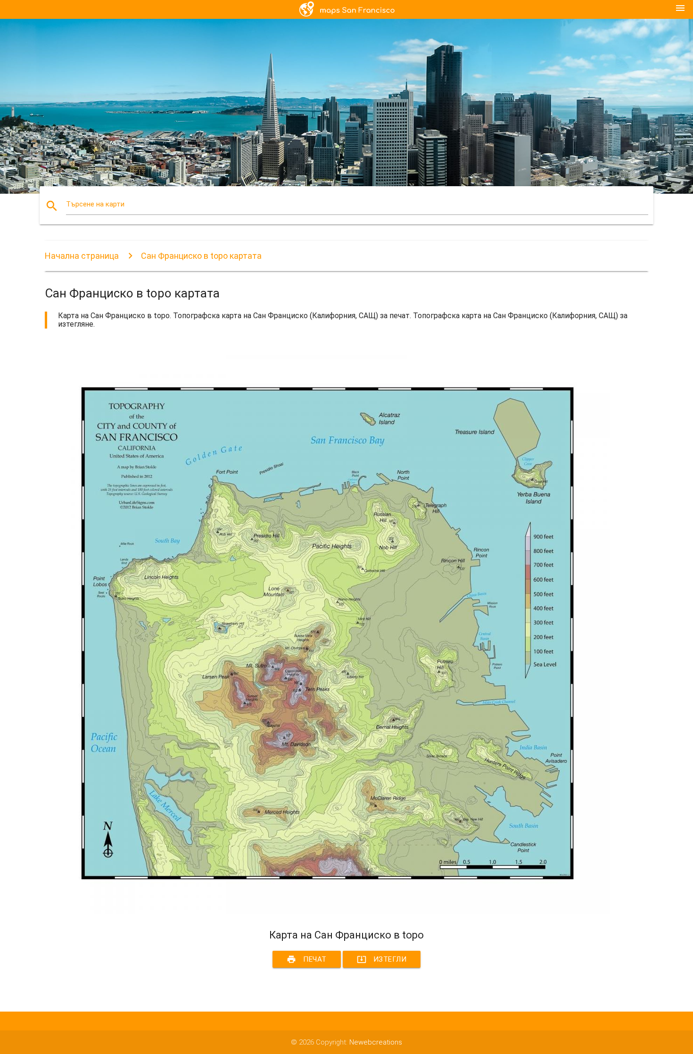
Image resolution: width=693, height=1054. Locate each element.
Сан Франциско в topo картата (201, 256)
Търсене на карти (95, 204)
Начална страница (82, 256)
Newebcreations (375, 1042)
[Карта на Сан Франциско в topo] (327, 911)
